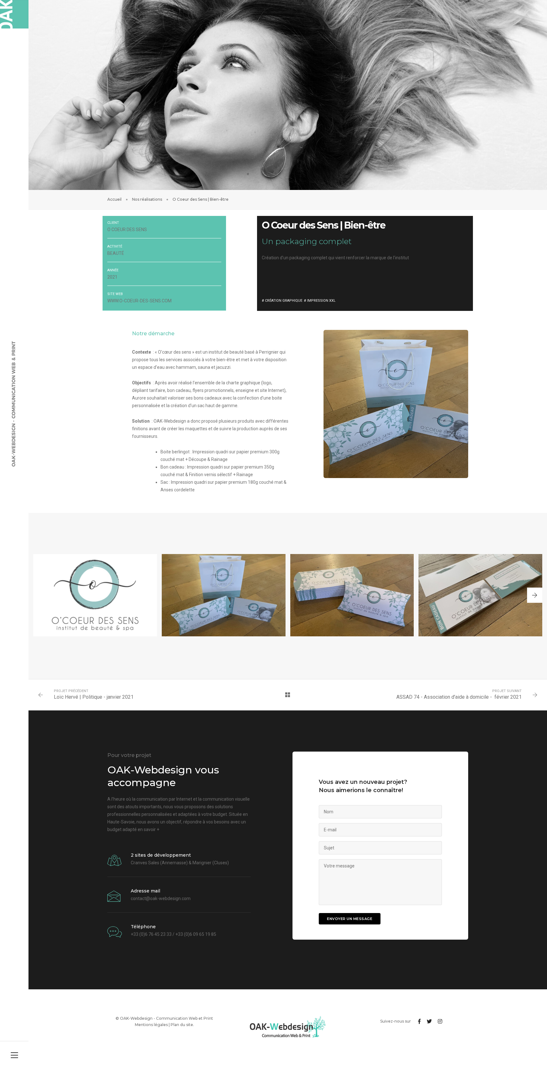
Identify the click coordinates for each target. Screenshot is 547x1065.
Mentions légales (151, 1024)
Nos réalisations (147, 199)
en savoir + (148, 829)
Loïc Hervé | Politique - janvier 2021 (94, 697)
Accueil (114, 199)
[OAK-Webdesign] (14, 14)
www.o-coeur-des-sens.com (139, 300)
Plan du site (182, 1024)
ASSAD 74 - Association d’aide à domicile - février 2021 (459, 697)
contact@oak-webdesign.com (161, 898)
